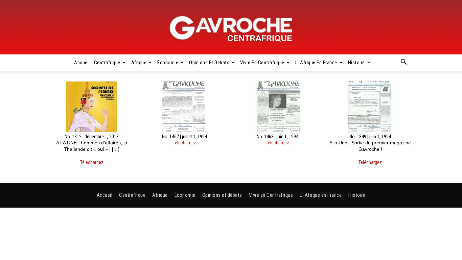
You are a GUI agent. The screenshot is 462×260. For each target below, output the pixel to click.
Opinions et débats (209, 63)
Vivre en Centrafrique (262, 63)
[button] (403, 63)
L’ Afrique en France (316, 63)
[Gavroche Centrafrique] (231, 27)
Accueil (82, 63)
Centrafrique (107, 63)
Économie (167, 63)
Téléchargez (91, 162)
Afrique (139, 63)
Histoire (356, 63)
